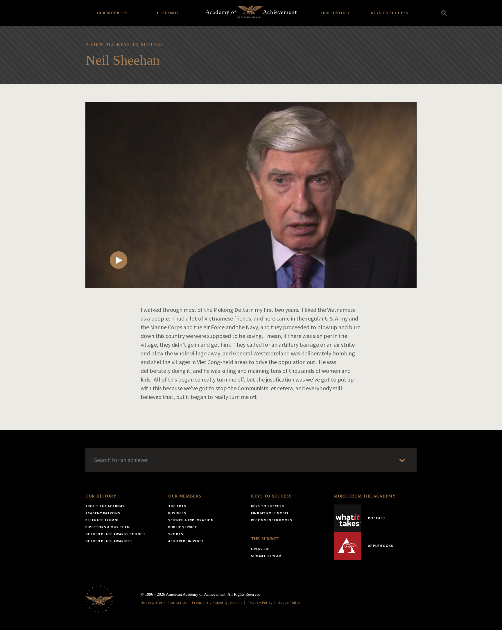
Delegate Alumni (102, 520)
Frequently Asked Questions (217, 602)
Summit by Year (266, 556)
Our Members (112, 13)
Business (177, 513)
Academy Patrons (102, 513)
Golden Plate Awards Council (115, 534)
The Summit (166, 13)
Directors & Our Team (107, 527)
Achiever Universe (186, 541)
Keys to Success (389, 13)
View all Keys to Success (126, 44)
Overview (260, 549)
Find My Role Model (270, 513)
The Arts (177, 506)
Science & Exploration (191, 520)
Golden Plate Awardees (109, 541)
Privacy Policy (260, 602)
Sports (175, 534)
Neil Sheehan (122, 60)
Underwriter (151, 602)
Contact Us (177, 602)
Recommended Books (271, 520)
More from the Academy (365, 496)
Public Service (182, 527)
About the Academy (104, 506)
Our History (335, 13)
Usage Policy (289, 602)
